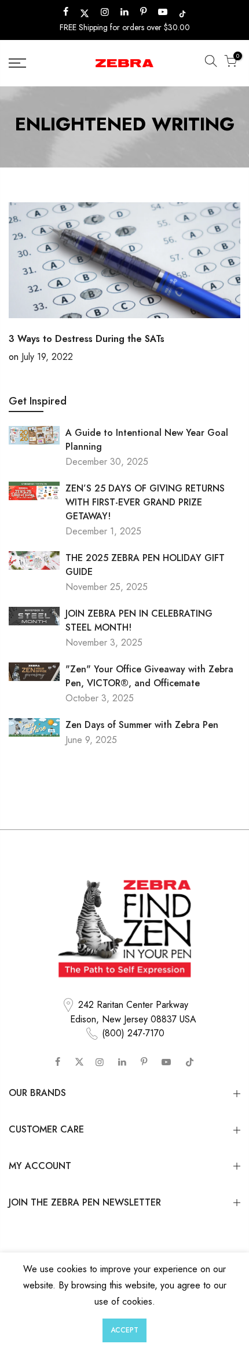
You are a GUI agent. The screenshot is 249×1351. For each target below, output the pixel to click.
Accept (124, 1330)
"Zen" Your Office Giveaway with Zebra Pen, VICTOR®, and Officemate (149, 676)
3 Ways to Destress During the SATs (86, 338)
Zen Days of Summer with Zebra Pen (141, 724)
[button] (211, 63)
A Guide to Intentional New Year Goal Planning (146, 439)
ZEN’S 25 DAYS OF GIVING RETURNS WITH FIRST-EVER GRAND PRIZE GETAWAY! (145, 502)
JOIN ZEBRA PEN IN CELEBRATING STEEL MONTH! (139, 620)
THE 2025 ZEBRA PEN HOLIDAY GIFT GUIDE (145, 564)
